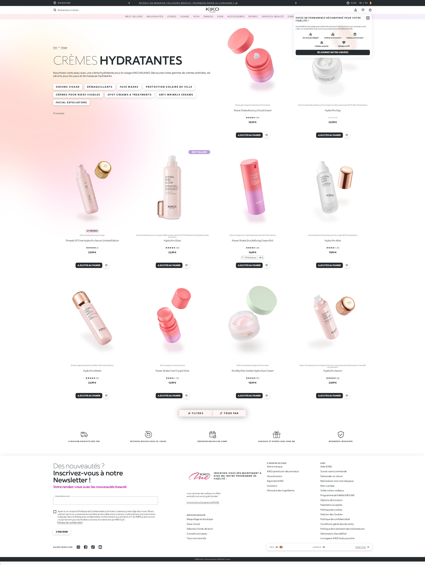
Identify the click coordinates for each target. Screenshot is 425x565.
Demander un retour (331, 476)
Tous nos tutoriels (196, 538)
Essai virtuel (193, 523)
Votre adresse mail (62, 496)
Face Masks (129, 86)
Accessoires (236, 16)
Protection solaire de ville (169, 86)
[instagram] (78, 547)
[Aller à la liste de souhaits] (363, 10)
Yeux (196, 16)
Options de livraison (331, 500)
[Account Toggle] (355, 10)
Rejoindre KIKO (275, 480)
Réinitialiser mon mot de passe (337, 480)
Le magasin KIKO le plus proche (337, 538)
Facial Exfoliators (71, 102)
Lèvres (171, 16)
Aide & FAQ (326, 466)
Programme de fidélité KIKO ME (337, 495)
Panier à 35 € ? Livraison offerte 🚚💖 (212, 3)
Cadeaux (293, 16)
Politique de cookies (331, 509)
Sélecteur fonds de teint (200, 528)
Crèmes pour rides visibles (78, 94)
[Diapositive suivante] (296, 3)
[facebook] (85, 547)
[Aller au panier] (370, 10)
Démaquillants (100, 86)
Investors (272, 485)
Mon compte (327, 485)
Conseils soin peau (197, 533)
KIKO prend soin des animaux (283, 471)
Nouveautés (155, 16)
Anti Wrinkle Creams (176, 94)
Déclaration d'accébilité (333, 533)
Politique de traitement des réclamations (342, 528)
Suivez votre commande (333, 471)
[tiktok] (93, 547)
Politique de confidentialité (69, 522)
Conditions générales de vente (337, 523)
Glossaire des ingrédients (281, 490)
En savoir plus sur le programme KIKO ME (203, 502)
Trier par (231, 413)
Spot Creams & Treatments (130, 94)
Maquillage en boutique (200, 519)
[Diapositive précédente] (129, 3)
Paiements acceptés (331, 504)
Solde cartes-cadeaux (332, 490)
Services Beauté (273, 16)
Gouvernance (274, 476)
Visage (184, 16)
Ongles (208, 16)
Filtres (198, 413)
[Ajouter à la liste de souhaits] (266, 135)
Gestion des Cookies (331, 514)
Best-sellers (134, 16)
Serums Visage (68, 86)
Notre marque (274, 466)
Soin (220, 16)
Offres (253, 16)
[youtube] (100, 547)
